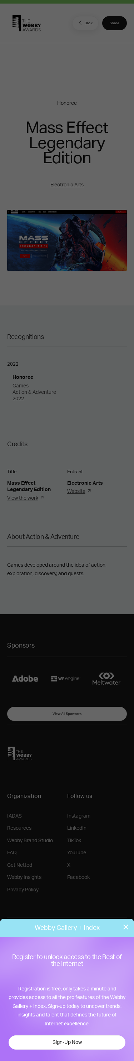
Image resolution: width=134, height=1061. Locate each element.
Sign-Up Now (67, 1042)
